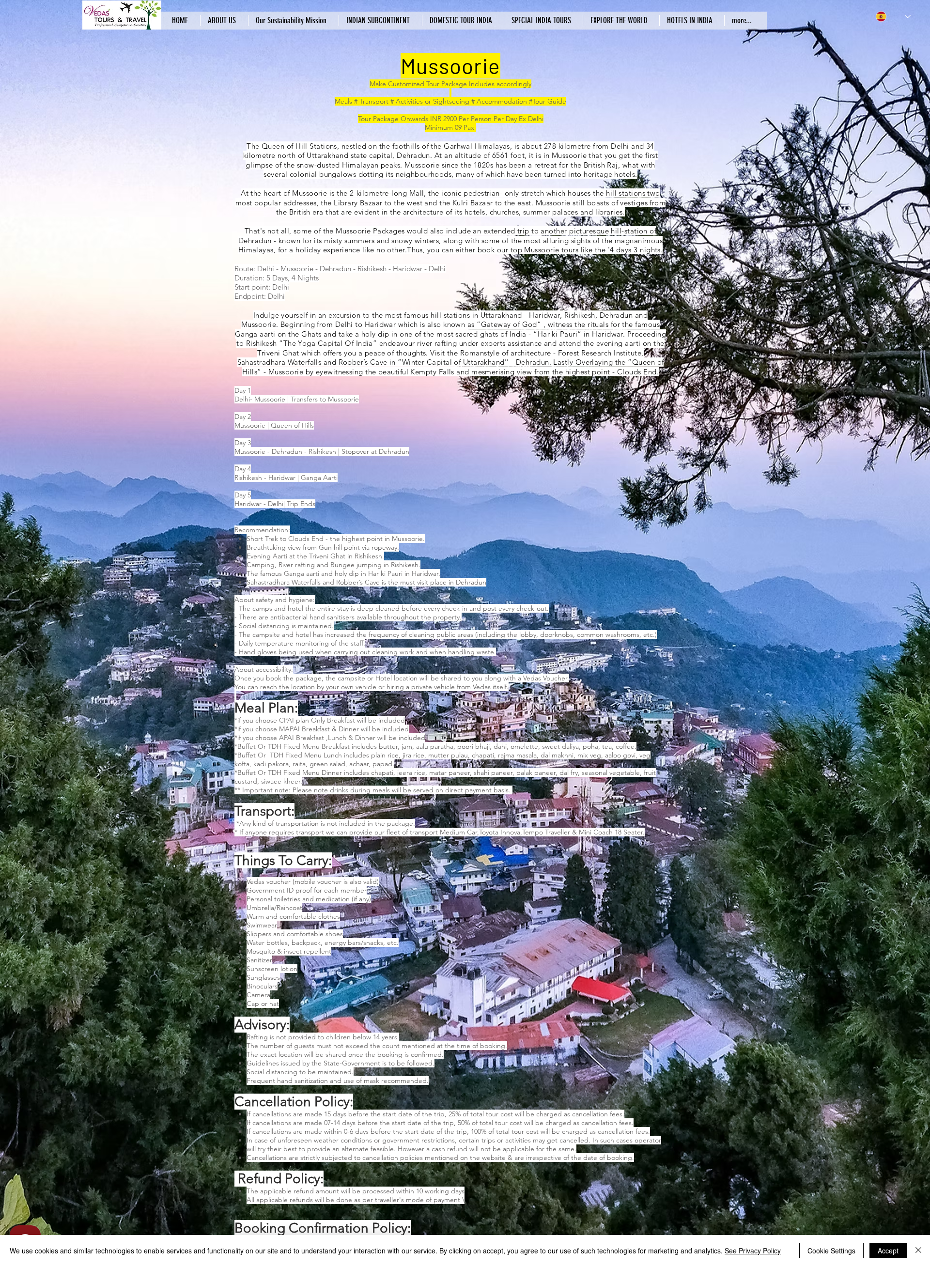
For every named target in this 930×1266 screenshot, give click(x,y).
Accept (888, 1250)
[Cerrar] (918, 1250)
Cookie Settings (831, 1250)
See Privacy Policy (753, 1250)
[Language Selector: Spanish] (893, 16)
